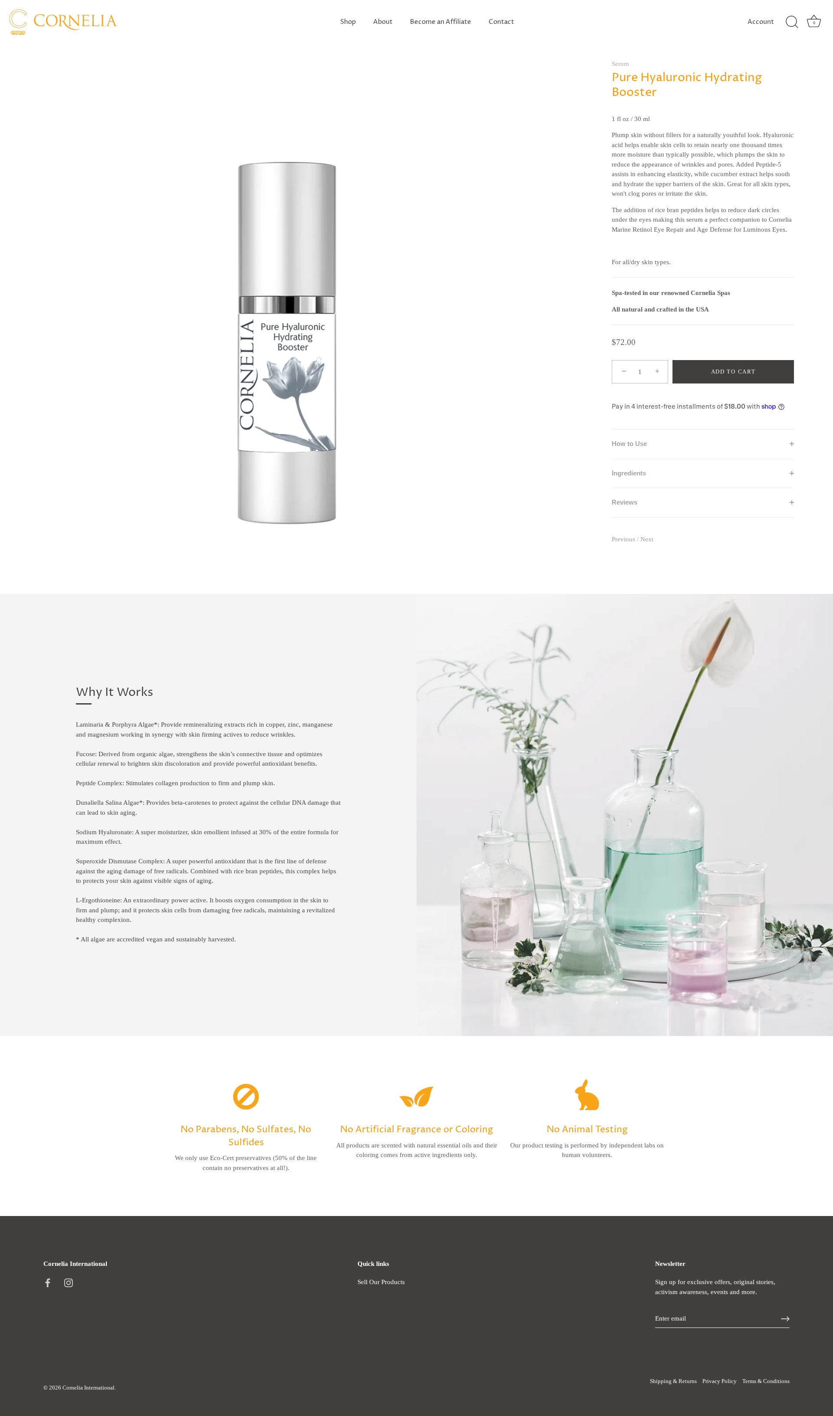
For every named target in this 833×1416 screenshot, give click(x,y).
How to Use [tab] (629, 443)
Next (646, 539)
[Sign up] (785, 1318)
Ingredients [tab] (629, 473)
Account (761, 21)
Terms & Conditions (766, 1381)
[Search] (791, 22)
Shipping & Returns (673, 1381)
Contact (501, 21)
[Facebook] (47, 1281)
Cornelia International (88, 1388)
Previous (624, 539)
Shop (348, 21)
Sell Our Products (381, 1281)
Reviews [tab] (624, 502)
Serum (620, 63)
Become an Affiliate (440, 21)
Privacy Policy (719, 1381)
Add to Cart (733, 371)
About (383, 21)
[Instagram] (68, 1281)
